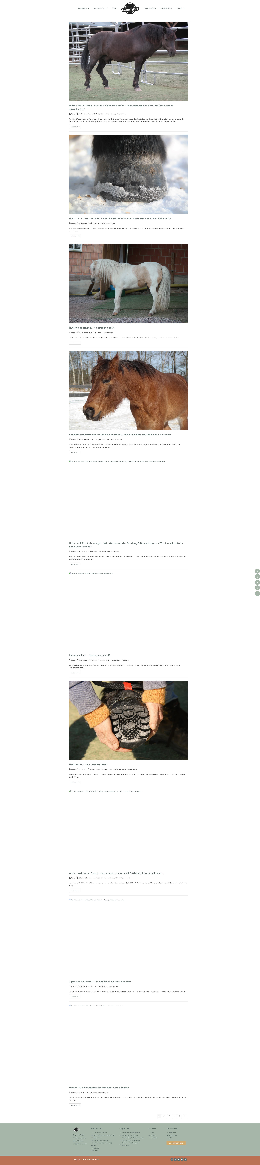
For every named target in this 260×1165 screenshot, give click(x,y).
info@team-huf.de (80, 1144)
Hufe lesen (94, 660)
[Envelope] (171, 1159)
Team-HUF (148, 8)
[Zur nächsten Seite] (185, 1116)
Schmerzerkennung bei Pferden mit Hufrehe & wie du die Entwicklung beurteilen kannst (120, 434)
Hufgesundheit (99, 114)
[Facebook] (178, 1159)
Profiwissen (125, 660)
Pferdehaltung (121, 114)
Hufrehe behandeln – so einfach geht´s (91, 327)
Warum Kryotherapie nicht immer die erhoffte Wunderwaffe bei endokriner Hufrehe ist (120, 218)
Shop (114, 8)
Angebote (82, 8)
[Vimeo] (182, 1159)
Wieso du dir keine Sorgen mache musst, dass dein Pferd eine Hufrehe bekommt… (116, 873)
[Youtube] (185, 1159)
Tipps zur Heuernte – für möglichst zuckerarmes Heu (100, 981)
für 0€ (179, 8)
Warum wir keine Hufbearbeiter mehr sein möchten (99, 1087)
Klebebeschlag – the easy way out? (89, 655)
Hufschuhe (112, 769)
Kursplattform (166, 8)
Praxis (113, 223)
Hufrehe (96, 223)
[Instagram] (175, 1159)
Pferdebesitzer (110, 114)
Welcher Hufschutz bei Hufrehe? (88, 764)
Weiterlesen (76, 126)
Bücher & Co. (99, 8)
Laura (73, 114)
